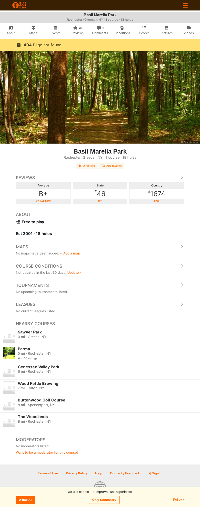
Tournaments (32, 285)
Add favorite (114, 165)
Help (98, 473)
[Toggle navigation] (185, 5)
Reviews (25, 177)
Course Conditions (39, 266)
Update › (74, 272)
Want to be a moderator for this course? (47, 452)
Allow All (25, 500)
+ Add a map (70, 253)
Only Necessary (104, 500)
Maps (22, 246)
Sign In (156, 473)
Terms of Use (48, 473)
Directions (89, 165)
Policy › (178, 499)
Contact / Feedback (125, 473)
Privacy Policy (76, 473)
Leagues (25, 304)
